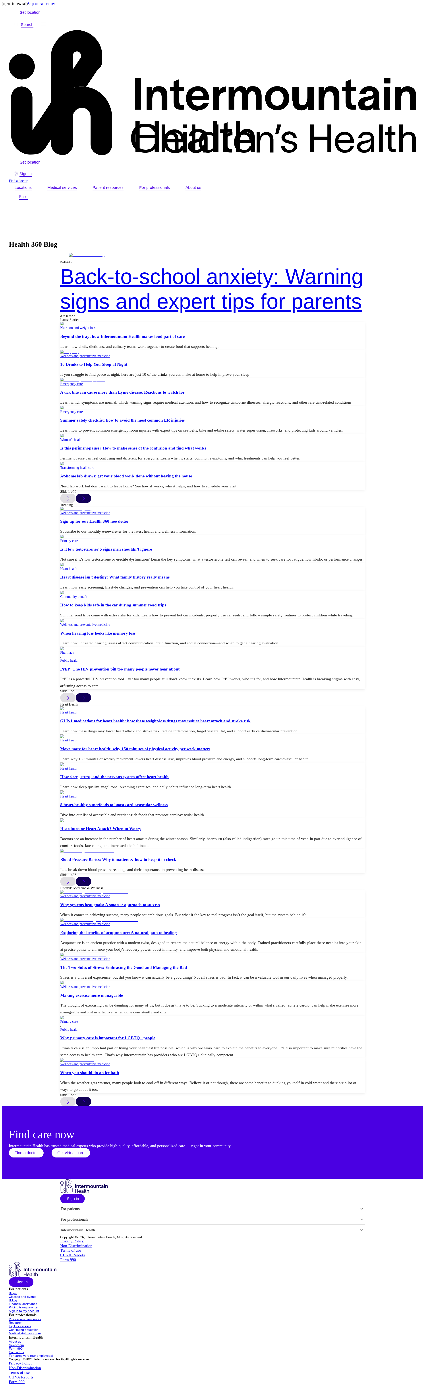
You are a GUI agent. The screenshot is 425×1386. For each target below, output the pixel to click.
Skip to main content (42, 4)
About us (193, 187)
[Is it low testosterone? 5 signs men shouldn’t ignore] (212, 537)
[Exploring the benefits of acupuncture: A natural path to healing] (212, 920)
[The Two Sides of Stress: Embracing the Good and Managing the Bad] (212, 955)
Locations (23, 187)
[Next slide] (83, 498)
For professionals (154, 187)
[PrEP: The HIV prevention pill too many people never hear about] (212, 649)
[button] (26, 1152)
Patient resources (108, 187)
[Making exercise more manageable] (212, 983)
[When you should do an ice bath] (212, 1060)
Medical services (62, 187)
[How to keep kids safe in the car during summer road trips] (212, 593)
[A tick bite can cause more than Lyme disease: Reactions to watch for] (212, 380)
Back (23, 197)
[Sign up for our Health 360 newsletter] (212, 509)
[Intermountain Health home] (212, 93)
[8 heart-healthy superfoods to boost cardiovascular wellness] (212, 792)
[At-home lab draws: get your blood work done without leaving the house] (212, 464)
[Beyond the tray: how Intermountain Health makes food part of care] (212, 324)
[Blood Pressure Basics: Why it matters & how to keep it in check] (212, 851)
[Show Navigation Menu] (43, 25)
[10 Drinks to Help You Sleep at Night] (212, 352)
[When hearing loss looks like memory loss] (212, 621)
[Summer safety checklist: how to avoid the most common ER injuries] (212, 408)
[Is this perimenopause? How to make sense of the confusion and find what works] (212, 436)
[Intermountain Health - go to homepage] (84, 1192)
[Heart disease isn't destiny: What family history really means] (212, 565)
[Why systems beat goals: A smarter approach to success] (212, 892)
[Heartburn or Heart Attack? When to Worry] (212, 820)
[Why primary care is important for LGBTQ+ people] (212, 1018)
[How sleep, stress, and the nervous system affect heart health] (212, 764)
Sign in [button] (25, 174)
